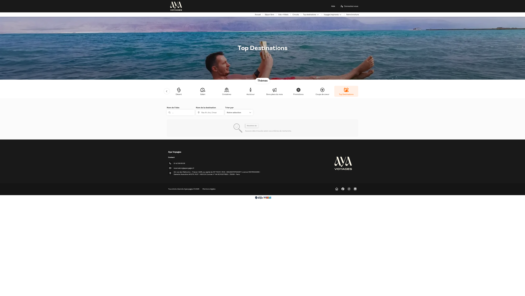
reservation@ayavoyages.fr (184, 168)
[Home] (336, 189)
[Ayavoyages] (343, 163)
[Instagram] (349, 189)
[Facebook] (343, 189)
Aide (333, 6)
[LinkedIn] (355, 189)
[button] (167, 91)
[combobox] (210, 112)
